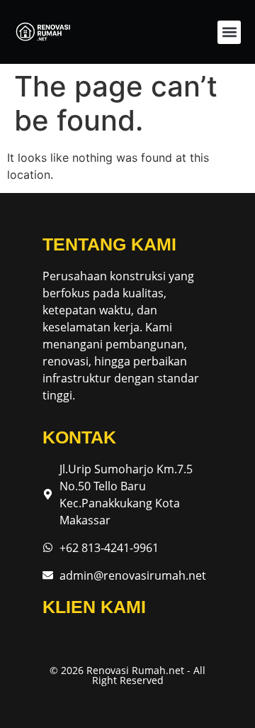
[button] (229, 32)
